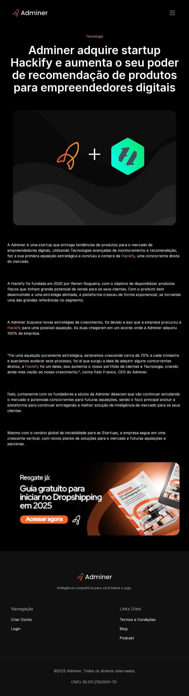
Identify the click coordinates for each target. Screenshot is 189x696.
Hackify (128, 256)
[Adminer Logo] (30, 13)
